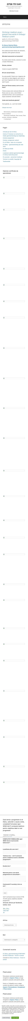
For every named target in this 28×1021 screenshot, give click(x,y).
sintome (9, 117)
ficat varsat (19, 115)
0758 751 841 (14, 4)
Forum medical (6, 113)
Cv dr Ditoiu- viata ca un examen (12, 142)
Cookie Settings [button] (6, 1017)
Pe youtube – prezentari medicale (12, 157)
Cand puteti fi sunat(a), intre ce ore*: (12, 885)
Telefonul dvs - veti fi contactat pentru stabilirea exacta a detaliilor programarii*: (13, 857)
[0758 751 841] (14, 11)
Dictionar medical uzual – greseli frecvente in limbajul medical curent (13, 34)
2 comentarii (7, 119)
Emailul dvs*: (7, 866)
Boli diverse (7, 112)
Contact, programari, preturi (11, 140)
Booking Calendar (9, 836)
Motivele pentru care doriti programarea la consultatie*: (11, 873)
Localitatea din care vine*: (11, 849)
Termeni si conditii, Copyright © (12, 159)
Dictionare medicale (17, 112)
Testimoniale (6, 161)
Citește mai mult (7, 107)
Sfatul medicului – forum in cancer (14, 955)
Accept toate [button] (15, 1017)
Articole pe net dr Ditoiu (10, 132)
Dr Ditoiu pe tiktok (8, 148)
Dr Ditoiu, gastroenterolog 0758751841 (14, 953)
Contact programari (8, 138)
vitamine (14, 117)
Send (5, 893)
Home (4, 150)
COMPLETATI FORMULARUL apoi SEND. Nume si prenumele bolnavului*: (12, 840)
